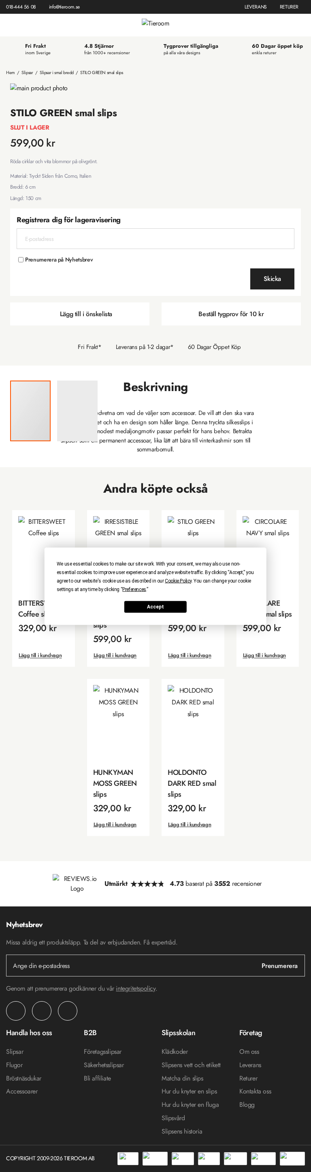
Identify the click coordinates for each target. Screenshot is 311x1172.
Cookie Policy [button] (178, 580)
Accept (155, 607)
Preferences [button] (134, 589)
